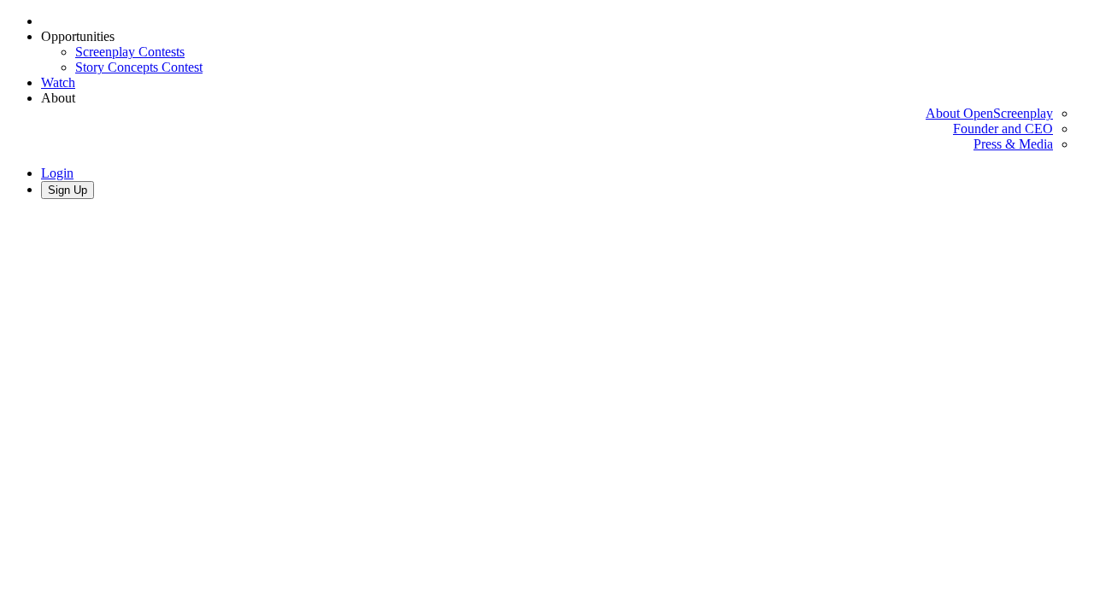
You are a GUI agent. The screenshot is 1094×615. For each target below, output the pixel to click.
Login (57, 173)
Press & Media (1013, 144)
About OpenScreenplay (989, 113)
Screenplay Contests (130, 51)
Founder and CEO (1003, 128)
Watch (58, 82)
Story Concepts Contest (139, 67)
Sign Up (67, 190)
